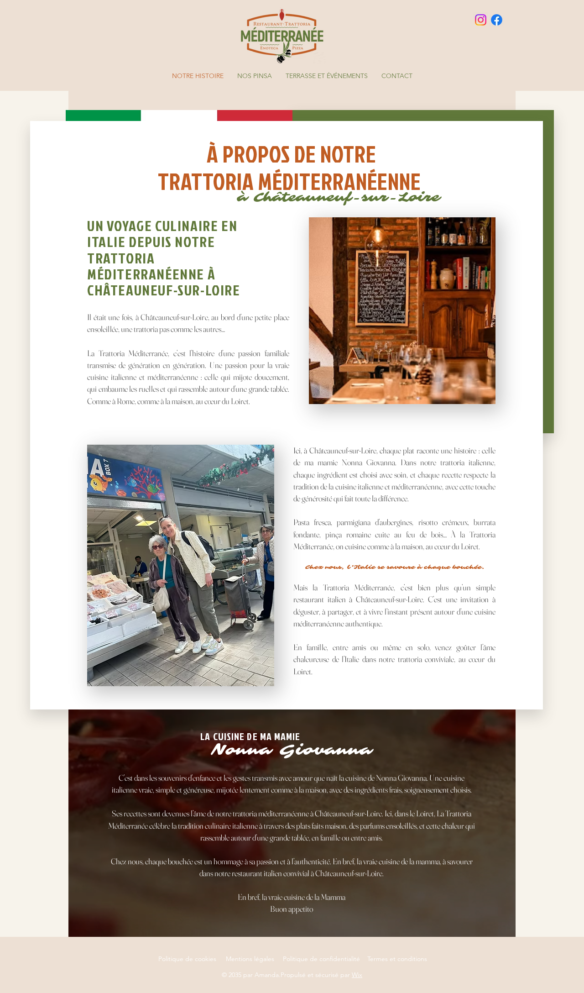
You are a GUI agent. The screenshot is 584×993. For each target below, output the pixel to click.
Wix (357, 975)
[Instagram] (480, 19)
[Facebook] (496, 19)
